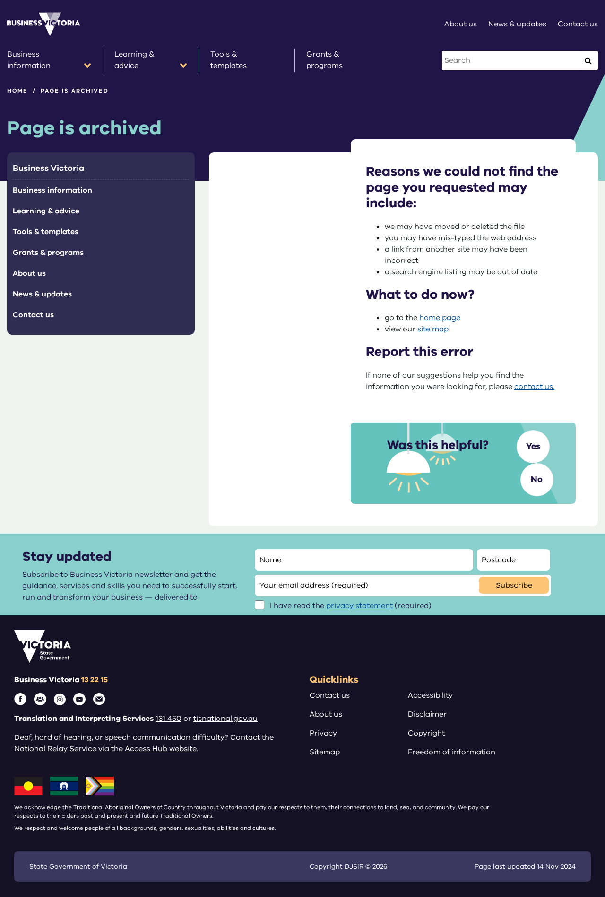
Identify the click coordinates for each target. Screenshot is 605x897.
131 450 (169, 718)
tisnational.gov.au (225, 718)
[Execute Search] (588, 60)
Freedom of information (451, 752)
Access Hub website (161, 749)
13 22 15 (94, 680)
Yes (533, 446)
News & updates (42, 294)
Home (17, 90)
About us (29, 273)
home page (439, 318)
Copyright (426, 733)
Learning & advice (46, 211)
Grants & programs (48, 252)
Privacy (323, 733)
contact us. (534, 386)
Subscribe (514, 585)
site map (433, 329)
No (537, 479)
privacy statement (359, 606)
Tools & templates (45, 232)
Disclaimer (427, 714)
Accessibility (430, 695)
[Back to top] (577, 788)
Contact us (33, 315)
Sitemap (325, 752)
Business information (52, 190)
